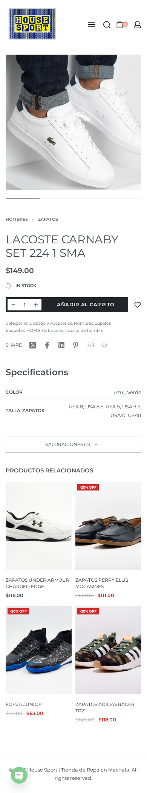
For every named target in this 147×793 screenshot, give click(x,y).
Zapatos (48, 219)
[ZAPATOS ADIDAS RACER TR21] (108, 650)
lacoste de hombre (84, 330)
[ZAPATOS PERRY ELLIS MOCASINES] (108, 526)
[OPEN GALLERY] (73, 122)
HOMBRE (36, 330)
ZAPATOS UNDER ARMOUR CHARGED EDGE (37, 583)
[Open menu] (91, 24)
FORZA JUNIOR (24, 704)
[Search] (107, 25)
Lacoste (55, 330)
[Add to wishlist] (137, 304)
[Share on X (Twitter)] (32, 345)
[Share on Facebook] (47, 345)
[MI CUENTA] (137, 25)
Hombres (17, 219)
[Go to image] (23, 198)
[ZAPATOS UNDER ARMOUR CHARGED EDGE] (39, 526)
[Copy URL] (104, 345)
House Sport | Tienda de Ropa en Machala (78, 770)
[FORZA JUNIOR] (39, 650)
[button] (73, 445)
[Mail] (90, 345)
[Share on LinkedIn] (61, 345)
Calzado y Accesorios (50, 323)
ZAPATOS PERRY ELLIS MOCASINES (101, 583)
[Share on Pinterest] (75, 345)
